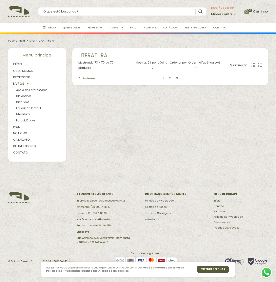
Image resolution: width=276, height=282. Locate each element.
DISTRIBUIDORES (195, 27)
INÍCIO (51, 27)
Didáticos (22, 102)
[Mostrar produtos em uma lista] (260, 65)
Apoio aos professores (31, 90)
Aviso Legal (152, 219)
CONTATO (219, 27)
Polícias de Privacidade (228, 216)
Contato (219, 206)
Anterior (89, 78)
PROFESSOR (94, 27)
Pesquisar (220, 211)
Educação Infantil (28, 108)
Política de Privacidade (159, 200)
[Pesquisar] (200, 12)
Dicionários (24, 96)
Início (217, 200)
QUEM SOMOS (71, 27)
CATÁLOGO (170, 27)
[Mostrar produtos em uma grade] (253, 65)
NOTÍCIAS (150, 27)
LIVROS (114, 27)
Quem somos (222, 222)
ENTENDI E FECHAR (212, 269)
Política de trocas (156, 207)
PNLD (133, 27)
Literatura (23, 114)
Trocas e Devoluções (226, 227)
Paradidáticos (25, 120)
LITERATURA (36, 41)
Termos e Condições (158, 213)
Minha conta (222, 14)
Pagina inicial (16, 41)
